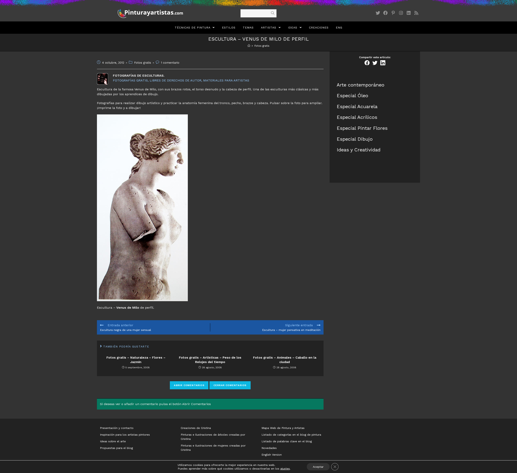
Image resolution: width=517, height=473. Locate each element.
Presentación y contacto (116, 428)
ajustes (285, 468)
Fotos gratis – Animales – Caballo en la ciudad (284, 360)
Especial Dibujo (355, 139)
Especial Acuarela (357, 106)
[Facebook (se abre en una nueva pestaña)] (385, 13)
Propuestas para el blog (116, 448)
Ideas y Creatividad (358, 150)
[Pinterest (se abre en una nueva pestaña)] (393, 13)
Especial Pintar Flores (362, 128)
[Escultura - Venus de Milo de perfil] (210, 207)
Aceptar (318, 466)
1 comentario (170, 62)
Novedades (269, 448)
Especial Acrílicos (357, 117)
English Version (272, 454)
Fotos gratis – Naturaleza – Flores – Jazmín (135, 360)
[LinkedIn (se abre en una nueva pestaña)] (408, 13)
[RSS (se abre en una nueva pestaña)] (416, 13)
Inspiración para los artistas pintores (125, 434)
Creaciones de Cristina (196, 428)
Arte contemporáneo (360, 85)
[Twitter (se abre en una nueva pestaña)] (378, 13)
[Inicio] (249, 45)
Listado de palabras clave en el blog (287, 441)
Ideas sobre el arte (113, 441)
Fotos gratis (142, 62)
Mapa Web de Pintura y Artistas (283, 428)
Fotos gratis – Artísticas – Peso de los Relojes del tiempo (210, 360)
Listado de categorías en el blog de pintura (291, 434)
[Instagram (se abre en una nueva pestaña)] (401, 13)
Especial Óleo (352, 95)
